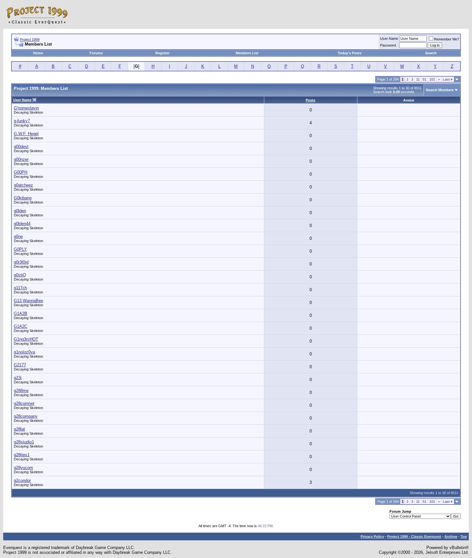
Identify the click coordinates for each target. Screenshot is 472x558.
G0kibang (22, 198)
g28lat (19, 429)
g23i (18, 377)
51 (424, 79)
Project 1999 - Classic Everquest (414, 536)
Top (463, 536)
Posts (310, 100)
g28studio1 (24, 442)
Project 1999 (29, 39)
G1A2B (20, 313)
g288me (21, 390)
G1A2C (20, 326)
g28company (26, 416)
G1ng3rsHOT (26, 339)
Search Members (440, 90)
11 (418, 79)
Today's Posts (350, 53)
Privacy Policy (372, 536)
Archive (450, 536)
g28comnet (24, 403)
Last (447, 79)
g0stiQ (20, 275)
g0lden (20, 210)
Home (38, 53)
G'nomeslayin (26, 108)
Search (431, 53)
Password (388, 45)
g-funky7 (22, 120)
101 (432, 79)
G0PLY (20, 249)
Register (162, 53)
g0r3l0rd (21, 262)
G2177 (20, 364)
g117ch (20, 287)
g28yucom (23, 467)
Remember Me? (446, 39)
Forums (96, 53)
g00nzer (21, 159)
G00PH (20, 172)
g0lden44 (22, 223)
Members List (247, 53)
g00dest (21, 146)
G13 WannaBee (28, 300)
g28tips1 (22, 454)
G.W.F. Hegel (26, 133)
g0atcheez (23, 185)
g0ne (18, 236)
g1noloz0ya (24, 352)
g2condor (22, 480)
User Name (389, 38)
